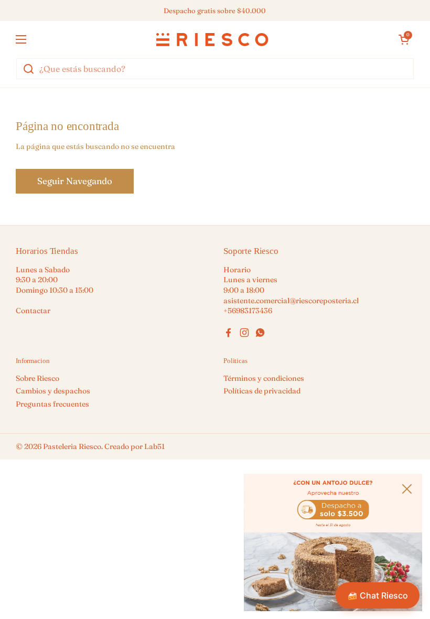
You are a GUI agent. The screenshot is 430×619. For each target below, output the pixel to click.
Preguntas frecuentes (52, 404)
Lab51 (154, 446)
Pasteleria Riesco (72, 446)
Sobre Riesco (37, 378)
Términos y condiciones (263, 378)
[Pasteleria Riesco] (212, 39)
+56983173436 (247, 310)
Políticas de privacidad (261, 391)
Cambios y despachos (53, 391)
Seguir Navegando (74, 181)
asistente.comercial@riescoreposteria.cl (291, 300)
